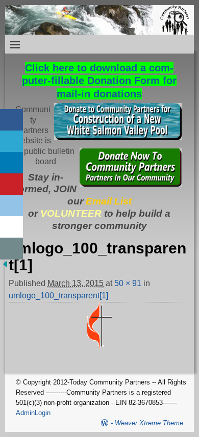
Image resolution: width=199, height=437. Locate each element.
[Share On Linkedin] (11, 163)
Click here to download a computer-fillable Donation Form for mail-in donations (99, 80)
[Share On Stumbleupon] (11, 227)
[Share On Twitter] (11, 141)
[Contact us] (11, 249)
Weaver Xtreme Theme (149, 423)
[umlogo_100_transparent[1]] (99, 331)
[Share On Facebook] (11, 120)
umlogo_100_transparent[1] (58, 295)
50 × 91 (127, 283)
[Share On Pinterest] (11, 184)
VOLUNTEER (71, 213)
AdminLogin (33, 413)
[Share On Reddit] (11, 206)
